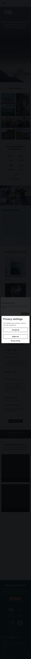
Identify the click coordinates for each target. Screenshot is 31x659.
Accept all (15, 330)
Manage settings (15, 340)
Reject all (15, 336)
